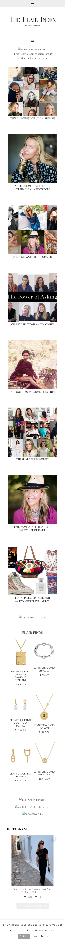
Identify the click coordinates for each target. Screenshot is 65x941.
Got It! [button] (24, 936)
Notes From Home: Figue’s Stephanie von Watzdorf (32, 187)
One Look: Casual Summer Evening (33, 392)
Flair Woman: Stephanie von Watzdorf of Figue (32, 528)
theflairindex (32, 838)
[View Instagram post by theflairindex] (54, 882)
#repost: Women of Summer (32, 256)
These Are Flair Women (32, 459)
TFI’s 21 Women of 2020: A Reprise (32, 118)
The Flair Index (32, 20)
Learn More (40, 936)
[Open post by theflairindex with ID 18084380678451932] (32, 860)
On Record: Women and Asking (32, 324)
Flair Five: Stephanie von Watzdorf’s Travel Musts (32, 599)
